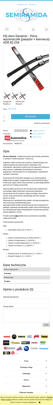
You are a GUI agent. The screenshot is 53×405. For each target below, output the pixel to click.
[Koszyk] (46, 29)
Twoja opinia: (8, 306)
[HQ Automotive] (15, 138)
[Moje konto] (33, 29)
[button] (6, 29)
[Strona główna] (26, 15)
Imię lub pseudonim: (11, 297)
